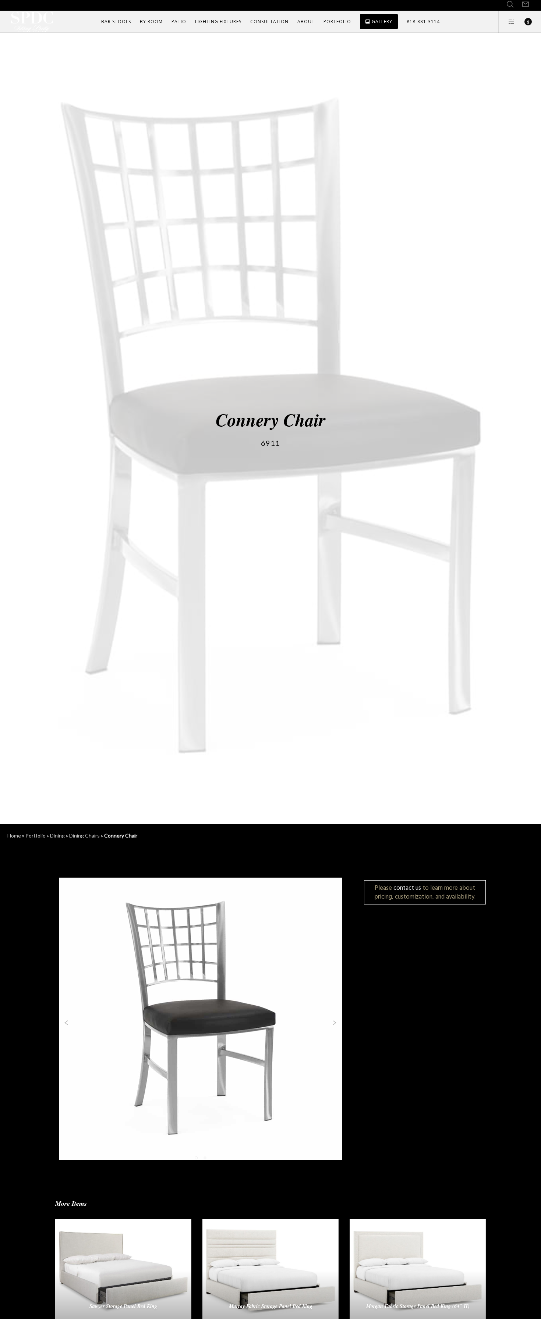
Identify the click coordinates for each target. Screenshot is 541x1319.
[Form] (525, 4)
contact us (407, 888)
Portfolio (35, 835)
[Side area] (507, 22)
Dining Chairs (84, 835)
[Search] (510, 4)
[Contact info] (523, 22)
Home (14, 835)
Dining (57, 835)
